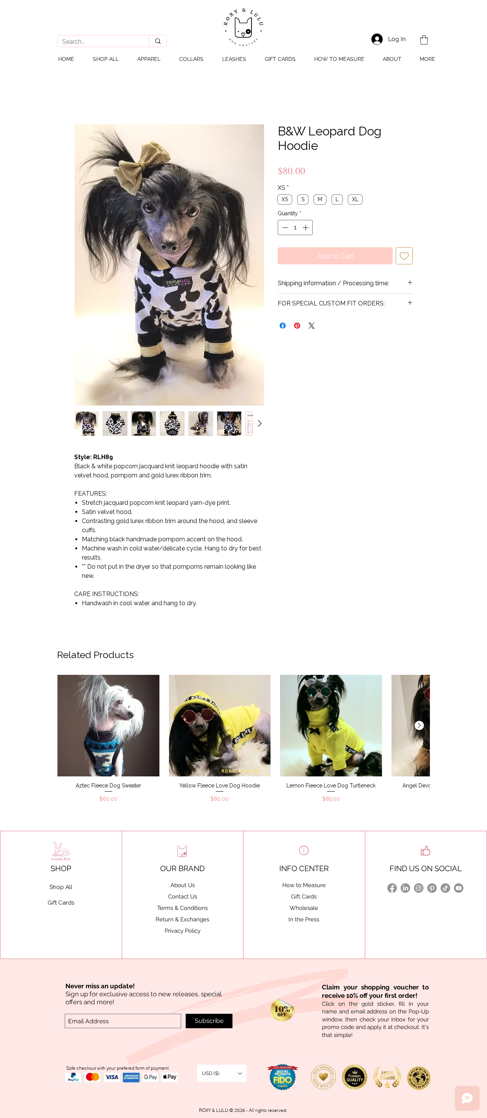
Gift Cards (304, 896)
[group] (243, 739)
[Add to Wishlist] (404, 255)
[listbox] (222, 1073)
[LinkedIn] (405, 888)
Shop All (60, 887)
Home (81, 97)
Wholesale (304, 908)
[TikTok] (445, 888)
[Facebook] (392, 888)
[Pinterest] (432, 888)
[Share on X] (311, 325)
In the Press (303, 919)
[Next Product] (419, 725)
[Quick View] (108, 726)
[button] (424, 40)
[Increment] (306, 227)
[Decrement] (284, 227)
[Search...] (158, 41)
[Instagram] (418, 888)
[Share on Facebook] (282, 325)
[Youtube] (458, 888)
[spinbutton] (295, 227)
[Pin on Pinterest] (297, 325)
